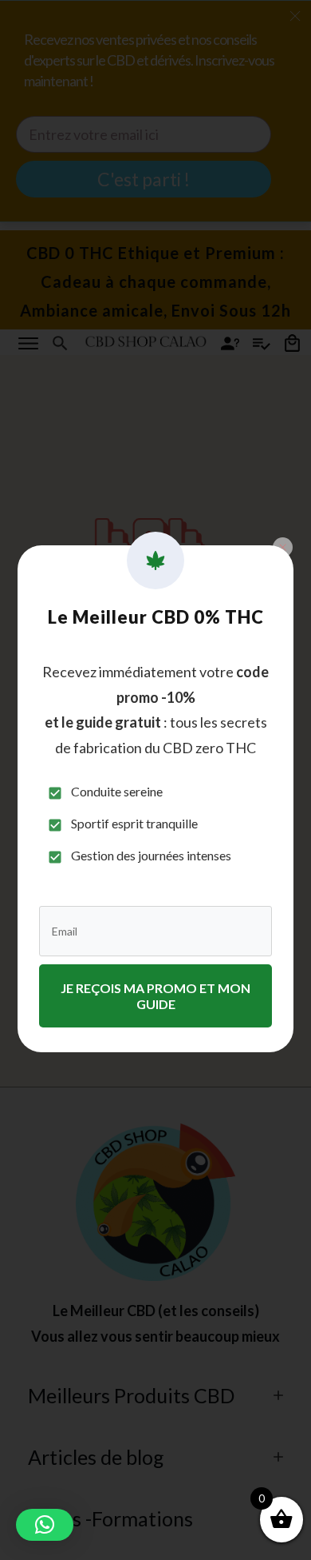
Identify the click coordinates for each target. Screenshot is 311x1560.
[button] (44, 1525)
